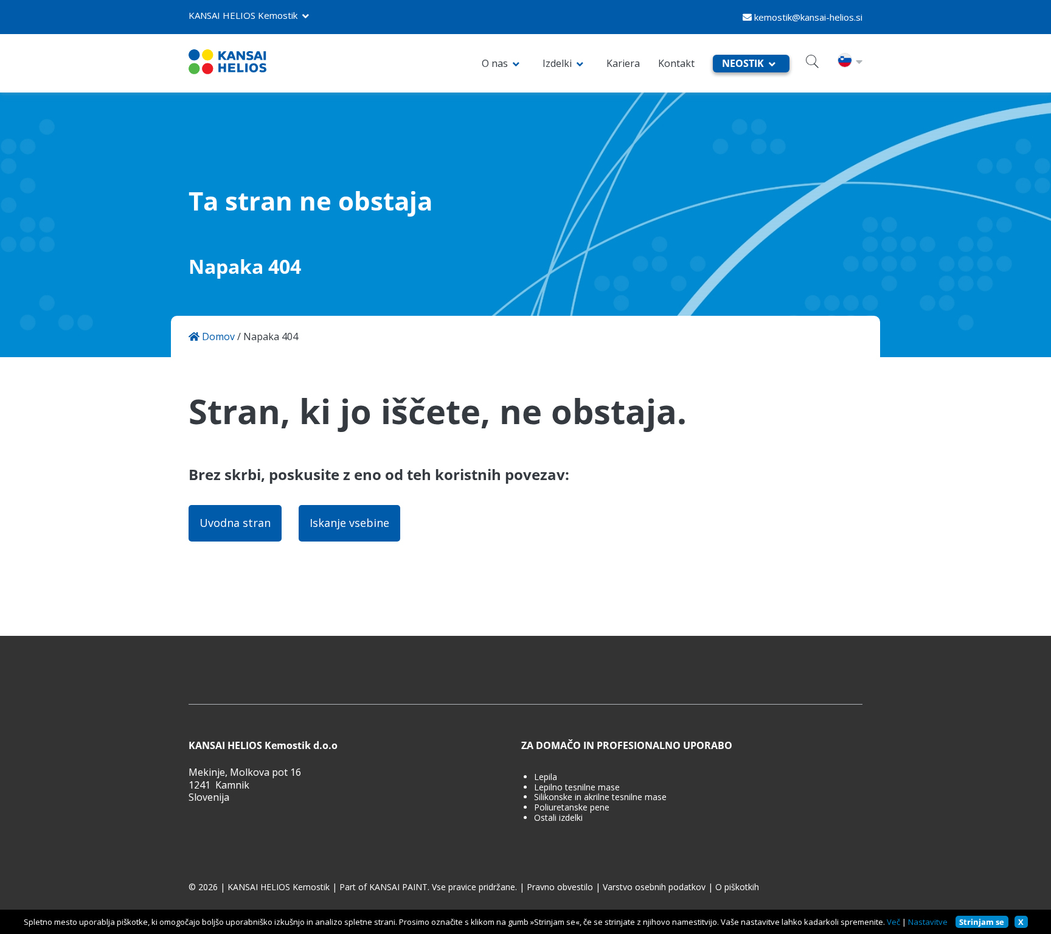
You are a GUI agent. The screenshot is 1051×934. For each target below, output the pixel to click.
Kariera (623, 63)
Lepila (545, 777)
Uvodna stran (235, 522)
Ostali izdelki (558, 818)
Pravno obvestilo (560, 887)
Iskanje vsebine (349, 522)
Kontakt (676, 63)
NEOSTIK (743, 63)
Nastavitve (928, 921)
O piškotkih (737, 887)
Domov (217, 336)
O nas (495, 63)
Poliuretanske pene (571, 808)
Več (893, 921)
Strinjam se (981, 921)
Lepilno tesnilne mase (577, 787)
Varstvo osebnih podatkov (654, 887)
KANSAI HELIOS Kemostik (243, 15)
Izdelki (557, 63)
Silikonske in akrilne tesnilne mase (600, 797)
